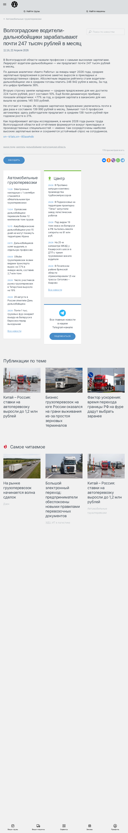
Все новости (14, 331)
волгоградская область (54, 147)
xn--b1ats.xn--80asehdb (18, 136)
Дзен (6, 503)
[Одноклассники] (109, 160)
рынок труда (9, 147)
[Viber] (113, 160)
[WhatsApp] (118, 160)
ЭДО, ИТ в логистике (58, 522)
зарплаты (20, 147)
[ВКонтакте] (104, 160)
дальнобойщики (34, 147)
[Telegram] (123, 160)
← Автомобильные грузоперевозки (22, 19)
